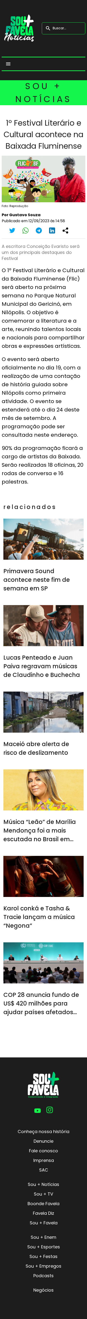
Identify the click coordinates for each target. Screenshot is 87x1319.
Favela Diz (43, 1213)
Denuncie (43, 1141)
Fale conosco (43, 1151)
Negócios (43, 1290)
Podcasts (43, 1276)
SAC (43, 1170)
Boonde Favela (43, 1204)
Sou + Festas (43, 1256)
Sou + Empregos (43, 1266)
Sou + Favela (44, 1223)
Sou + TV (43, 1194)
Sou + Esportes (43, 1247)
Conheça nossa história (43, 1132)
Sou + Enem (43, 1237)
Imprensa (43, 1160)
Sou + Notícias (43, 1184)
